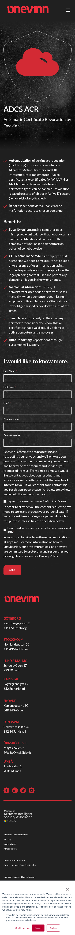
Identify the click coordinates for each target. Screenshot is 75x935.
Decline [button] (53, 927)
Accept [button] (38, 927)
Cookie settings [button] (22, 927)
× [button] (67, 888)
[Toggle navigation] (68, 10)
